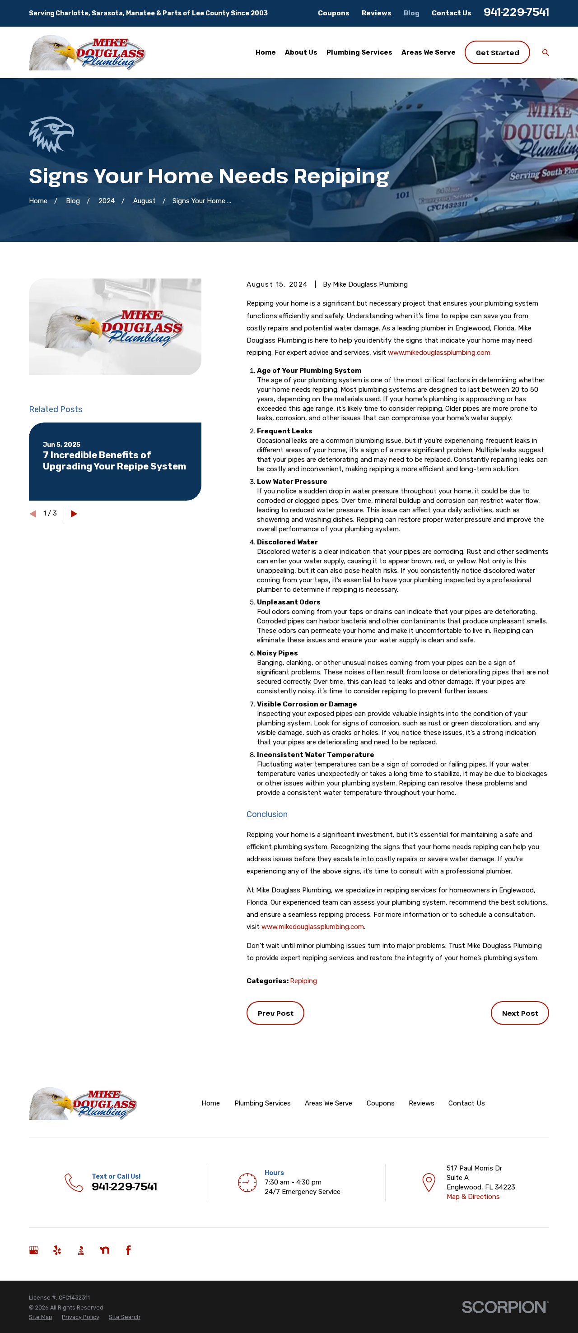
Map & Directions (473, 1197)
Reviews (377, 13)
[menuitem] (40, 1317)
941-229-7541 (516, 12)
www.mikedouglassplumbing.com (439, 352)
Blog (412, 13)
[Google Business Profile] (33, 1250)
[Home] (87, 52)
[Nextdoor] (104, 1250)
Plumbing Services (262, 1103)
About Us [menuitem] (301, 52)
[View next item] (74, 514)
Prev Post (276, 1012)
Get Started (497, 52)
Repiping (303, 981)
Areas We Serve (328, 1103)
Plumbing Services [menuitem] (359, 52)
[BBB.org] (81, 1250)
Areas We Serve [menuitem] (428, 52)
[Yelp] (57, 1250)
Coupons (334, 13)
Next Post (520, 1012)
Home (210, 1103)
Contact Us (451, 13)
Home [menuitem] (266, 52)
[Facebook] (128, 1250)
